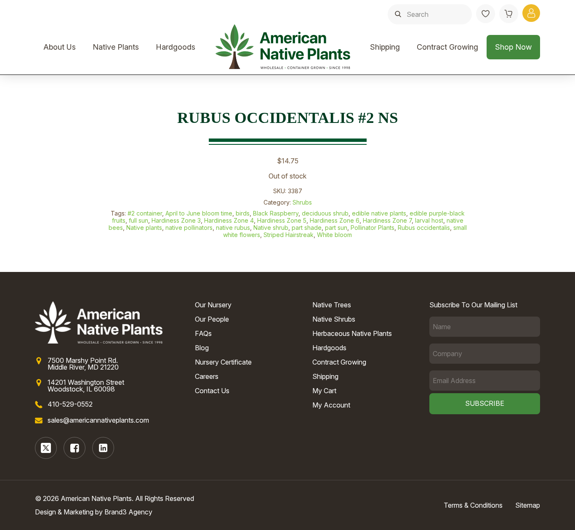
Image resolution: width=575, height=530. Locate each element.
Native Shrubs (333, 319)
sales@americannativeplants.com (98, 420)
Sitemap (527, 505)
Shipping (385, 47)
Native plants (144, 227)
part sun (336, 227)
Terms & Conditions (473, 505)
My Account (331, 405)
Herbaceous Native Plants (352, 333)
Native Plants (116, 47)
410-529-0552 (70, 404)
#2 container (145, 213)
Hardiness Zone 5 (281, 220)
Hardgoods (175, 47)
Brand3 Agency (128, 512)
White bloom (334, 234)
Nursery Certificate (223, 362)
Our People (212, 319)
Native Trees (331, 305)
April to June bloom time (198, 213)
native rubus (233, 227)
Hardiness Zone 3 (176, 220)
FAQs (203, 333)
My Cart (324, 390)
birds (243, 213)
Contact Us (212, 390)
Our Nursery (213, 305)
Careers (206, 376)
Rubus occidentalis (424, 227)
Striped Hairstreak (289, 234)
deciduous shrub (325, 213)
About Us (59, 47)
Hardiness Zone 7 (387, 220)
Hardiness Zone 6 (334, 220)
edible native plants (379, 213)
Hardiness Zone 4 (229, 220)
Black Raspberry (275, 213)
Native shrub (270, 227)
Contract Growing (447, 47)
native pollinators (189, 227)
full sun (138, 220)
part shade (307, 227)
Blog (202, 348)
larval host (429, 220)
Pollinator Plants (372, 227)
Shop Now (513, 47)
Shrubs (302, 202)
